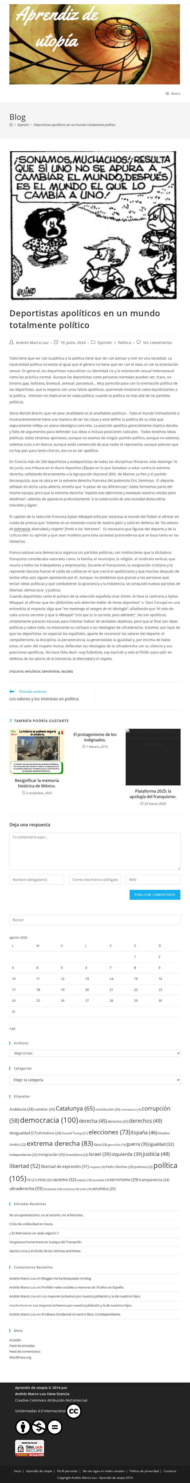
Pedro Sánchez (120, 1167)
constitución (107, 1109)
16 (160, 978)
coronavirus (131, 1109)
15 (136, 978)
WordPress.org (20, 1357)
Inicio (17, 1471)
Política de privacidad (144, 1471)
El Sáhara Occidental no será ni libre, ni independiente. (81, 1314)
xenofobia (104, 1188)
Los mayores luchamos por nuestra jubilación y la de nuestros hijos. (91, 1296)
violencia (70, 1189)
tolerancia (22, 529)
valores (67, 671)
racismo (64, 1179)
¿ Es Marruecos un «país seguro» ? (34, 1233)
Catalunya (75, 1108)
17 (13, 989)
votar (86, 1189)
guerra (137, 1144)
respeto (84, 1180)
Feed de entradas (22, 1345)
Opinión (104, 342)
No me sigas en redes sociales (104, 1471)
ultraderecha (26, 1188)
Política (124, 342)
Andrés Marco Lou (32, 342)
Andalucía (21, 1109)
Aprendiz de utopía (31, 1387)
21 (111, 989)
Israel (100, 1154)
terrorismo (124, 1179)
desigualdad (23, 1132)
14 (111, 978)
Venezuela (52, 1189)
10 (13, 978)
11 (38, 978)
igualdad (161, 1144)
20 (87, 989)
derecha (93, 1120)
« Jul (12, 1028)
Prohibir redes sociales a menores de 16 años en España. (83, 1287)
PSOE (45, 1180)
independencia (23, 1154)
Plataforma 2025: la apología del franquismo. (153, 793)
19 (62, 989)
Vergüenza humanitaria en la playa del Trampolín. (45, 1242)
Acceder (15, 1340)
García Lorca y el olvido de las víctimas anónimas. (45, 1251)
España (144, 1132)
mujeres (97, 1167)
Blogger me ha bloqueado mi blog (66, 1278)
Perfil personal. (67, 1471)
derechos (145, 1120)
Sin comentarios (157, 342)
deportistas (51, 671)
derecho (118, 1121)
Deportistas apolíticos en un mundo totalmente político (75, 124)
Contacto (170, 1471)
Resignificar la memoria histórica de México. (37, 783)
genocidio (117, 1144)
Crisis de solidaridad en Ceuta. (31, 1224)
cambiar (44, 1109)
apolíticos (33, 671)
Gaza (100, 1144)
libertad (24, 1165)
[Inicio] (11, 124)
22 (136, 989)
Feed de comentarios (24, 1351)
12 (62, 978)
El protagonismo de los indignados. (95, 737)
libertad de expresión (65, 1166)
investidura (77, 1154)
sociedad (101, 1180)
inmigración (51, 1154)
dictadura (49, 1133)
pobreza (143, 1167)
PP (32, 1180)
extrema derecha (60, 1143)
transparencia (154, 1179)
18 (38, 989)
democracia (49, 1120)
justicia (156, 1153)
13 (87, 978)
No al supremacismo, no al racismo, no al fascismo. (46, 1215)
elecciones (109, 1132)
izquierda (127, 1154)
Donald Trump (75, 1133)
